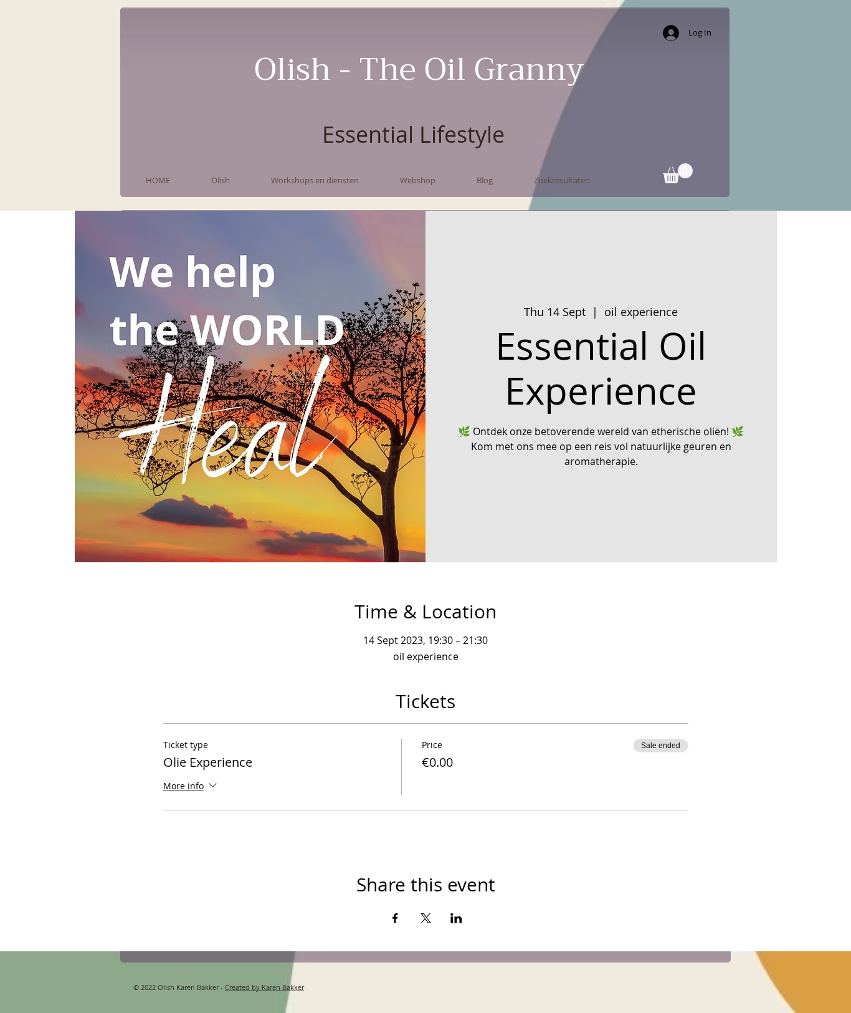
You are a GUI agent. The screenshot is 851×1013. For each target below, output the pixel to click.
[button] (678, 173)
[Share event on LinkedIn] (456, 918)
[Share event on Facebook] (395, 918)
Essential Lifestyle (413, 134)
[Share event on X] (426, 918)
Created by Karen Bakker (264, 987)
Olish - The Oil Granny (419, 69)
